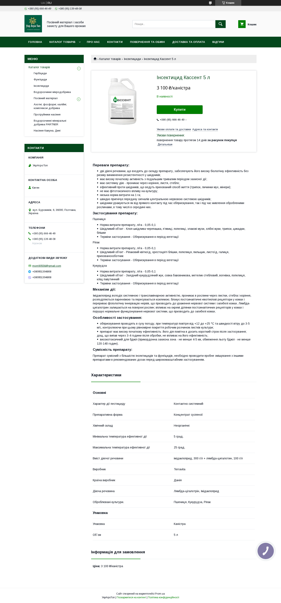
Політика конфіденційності (163, 597)
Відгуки (218, 41)
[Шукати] (220, 24)
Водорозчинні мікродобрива (52, 92)
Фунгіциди (40, 79)
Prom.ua (160, 593)
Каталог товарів (62, 41)
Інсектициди (132, 59)
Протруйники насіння (47, 114)
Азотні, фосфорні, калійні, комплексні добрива (50, 106)
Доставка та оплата (188, 41)
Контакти (115, 41)
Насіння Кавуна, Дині (47, 130)
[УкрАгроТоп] (33, 31)
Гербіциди (40, 73)
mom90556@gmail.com (46, 265)
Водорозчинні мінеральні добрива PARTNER (50, 122)
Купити (180, 109)
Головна (35, 41)
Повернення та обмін (147, 41)
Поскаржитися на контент (131, 597)
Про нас (93, 41)
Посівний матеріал (46, 98)
